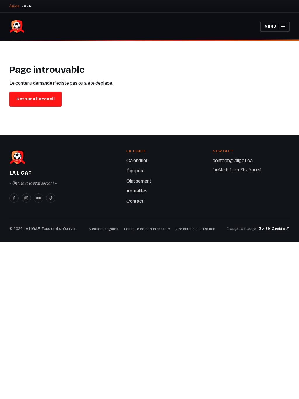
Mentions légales (103, 229)
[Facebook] (14, 198)
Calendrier (136, 160)
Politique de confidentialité (147, 229)
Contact (135, 201)
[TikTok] (50, 198)
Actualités (136, 190)
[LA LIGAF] (130, 26)
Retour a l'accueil (35, 99)
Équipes (134, 170)
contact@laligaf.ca (233, 160)
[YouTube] (38, 198)
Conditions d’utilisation (195, 229)
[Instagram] (26, 198)
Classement (138, 180)
